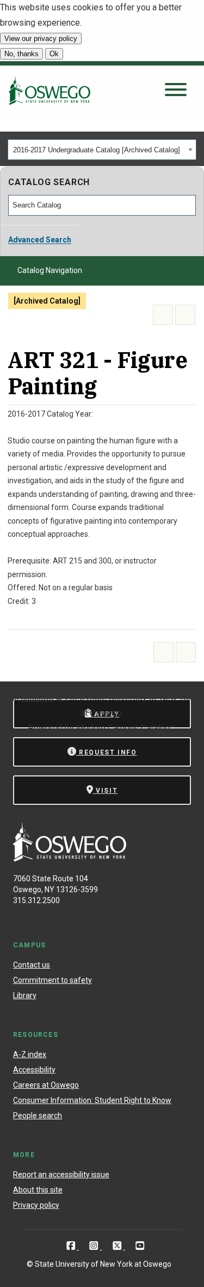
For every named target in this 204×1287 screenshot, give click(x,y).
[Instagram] (95, 1246)
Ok (54, 54)
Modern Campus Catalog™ (125, 728)
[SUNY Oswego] (69, 858)
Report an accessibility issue (61, 1174)
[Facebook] (72, 1246)
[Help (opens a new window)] (185, 315)
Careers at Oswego (46, 1085)
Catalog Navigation (49, 270)
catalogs (37, 697)
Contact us (31, 964)
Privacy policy (36, 1205)
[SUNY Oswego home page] (49, 90)
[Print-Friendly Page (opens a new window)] (163, 315)
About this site (38, 1189)
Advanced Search (39, 239)
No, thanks (21, 54)
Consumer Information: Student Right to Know (92, 1100)
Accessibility (34, 1069)
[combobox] (102, 149)
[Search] (188, 205)
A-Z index (29, 1054)
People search (37, 1115)
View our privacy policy (40, 38)
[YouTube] (140, 1246)
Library (24, 995)
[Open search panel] (175, 90)
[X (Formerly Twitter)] (118, 1246)
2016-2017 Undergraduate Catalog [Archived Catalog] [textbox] (96, 150)
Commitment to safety (52, 980)
